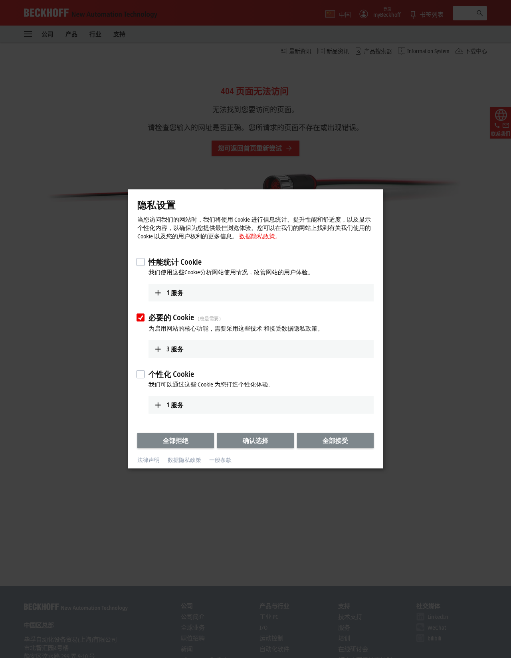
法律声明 (148, 460)
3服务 (175, 349)
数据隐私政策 (184, 460)
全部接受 (335, 440)
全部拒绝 (175, 440)
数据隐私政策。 (260, 236)
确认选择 (255, 440)
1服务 (175, 292)
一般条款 (220, 460)
